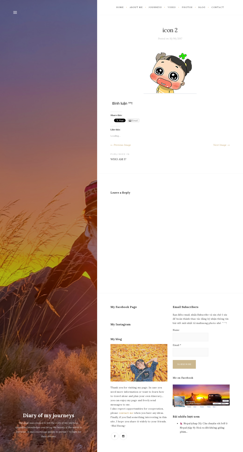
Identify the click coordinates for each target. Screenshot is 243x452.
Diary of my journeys (48, 415)
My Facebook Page (123, 307)
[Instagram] (123, 436)
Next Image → (221, 145)
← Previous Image (120, 145)
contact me (126, 413)
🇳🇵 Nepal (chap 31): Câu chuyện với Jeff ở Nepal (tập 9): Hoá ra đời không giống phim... (203, 428)
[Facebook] (114, 436)
